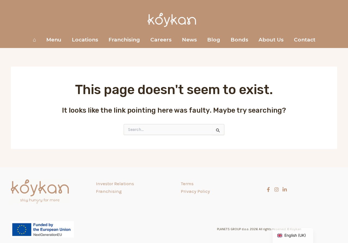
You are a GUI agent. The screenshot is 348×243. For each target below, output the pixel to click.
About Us (271, 40)
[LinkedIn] (284, 189)
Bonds (239, 40)
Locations (85, 40)
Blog (213, 40)
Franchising (124, 40)
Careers (161, 40)
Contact (304, 40)
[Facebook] (268, 189)
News (189, 40)
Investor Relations (115, 183)
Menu (53, 40)
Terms (187, 183)
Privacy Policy (195, 191)
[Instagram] (276, 189)
